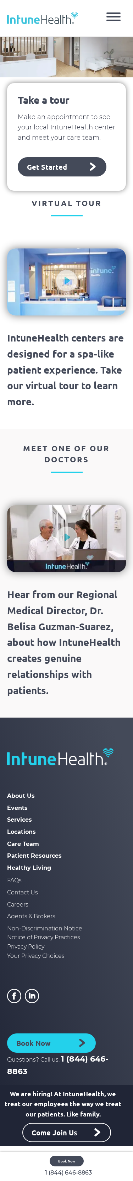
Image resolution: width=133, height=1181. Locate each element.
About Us (21, 795)
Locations (21, 831)
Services (19, 819)
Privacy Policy (25, 946)
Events (17, 808)
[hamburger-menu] (113, 18)
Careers (17, 904)
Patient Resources (34, 855)
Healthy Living (29, 867)
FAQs (14, 880)
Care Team (23, 844)
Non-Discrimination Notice (44, 928)
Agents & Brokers (31, 916)
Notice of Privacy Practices (43, 937)
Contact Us (22, 892)
